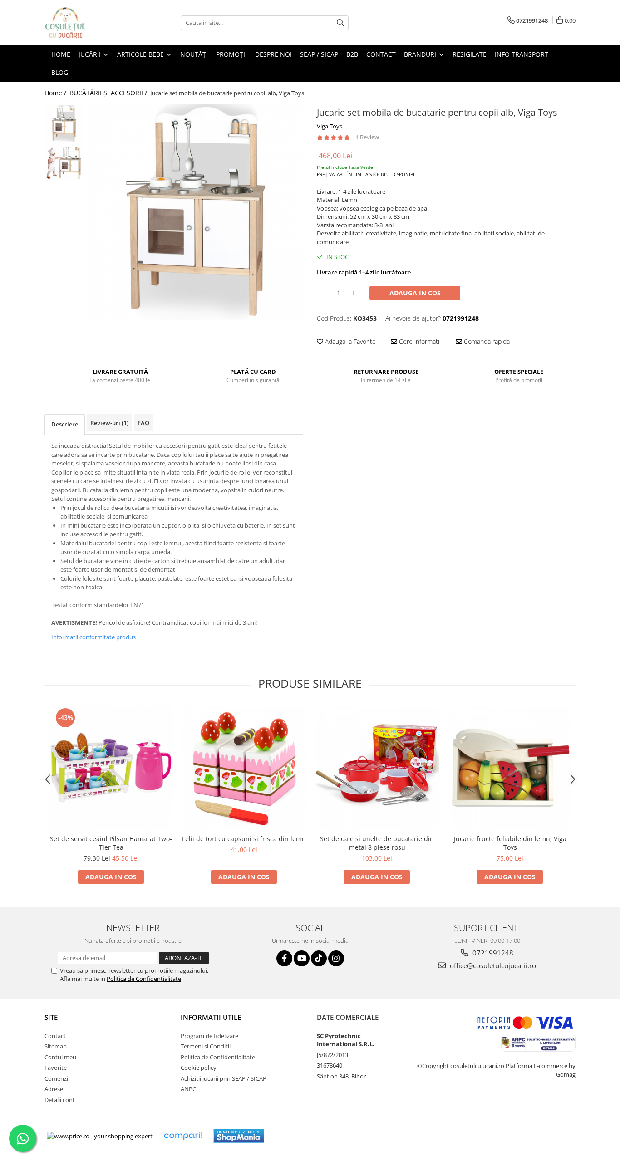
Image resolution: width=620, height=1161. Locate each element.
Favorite (55, 1067)
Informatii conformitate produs (93, 637)
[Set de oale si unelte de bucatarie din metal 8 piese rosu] (377, 768)
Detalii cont (59, 1100)
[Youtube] (302, 958)
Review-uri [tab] (109, 423)
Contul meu (60, 1057)
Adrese (53, 1089)
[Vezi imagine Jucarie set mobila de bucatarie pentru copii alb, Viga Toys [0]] (64, 123)
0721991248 (492, 952)
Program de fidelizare (209, 1036)
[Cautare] (340, 22)
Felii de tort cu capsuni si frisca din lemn (244, 838)
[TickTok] (319, 958)
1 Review (367, 137)
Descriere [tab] (64, 424)
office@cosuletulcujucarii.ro (492, 965)
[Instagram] (336, 958)
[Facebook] (284, 958)
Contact (55, 1036)
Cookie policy (199, 1067)
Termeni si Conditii (206, 1046)
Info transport (521, 54)
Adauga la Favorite (349, 341)
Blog (59, 72)
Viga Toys (329, 126)
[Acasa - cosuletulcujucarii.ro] (89, 23)
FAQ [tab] (143, 423)
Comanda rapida (486, 341)
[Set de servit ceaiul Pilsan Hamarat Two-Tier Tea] (111, 768)
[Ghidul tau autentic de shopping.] (183, 1136)
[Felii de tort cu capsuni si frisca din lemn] (244, 768)
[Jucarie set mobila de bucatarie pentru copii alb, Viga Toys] (195, 212)
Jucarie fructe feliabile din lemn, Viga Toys (510, 843)
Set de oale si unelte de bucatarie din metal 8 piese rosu (377, 843)
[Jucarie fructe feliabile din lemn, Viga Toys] (510, 768)
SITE (51, 1017)
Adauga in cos (415, 293)
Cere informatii (419, 341)
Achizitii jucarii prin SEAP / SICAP (223, 1078)
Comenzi (56, 1078)
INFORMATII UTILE (211, 1017)
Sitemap (55, 1046)
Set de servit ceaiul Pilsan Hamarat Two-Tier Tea (111, 843)
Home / (56, 92)
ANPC (188, 1089)
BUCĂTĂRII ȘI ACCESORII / (109, 92)
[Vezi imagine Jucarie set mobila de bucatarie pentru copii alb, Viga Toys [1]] (64, 162)
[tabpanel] (195, 212)
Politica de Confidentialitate (144, 979)
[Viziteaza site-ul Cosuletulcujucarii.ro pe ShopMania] (238, 1136)
